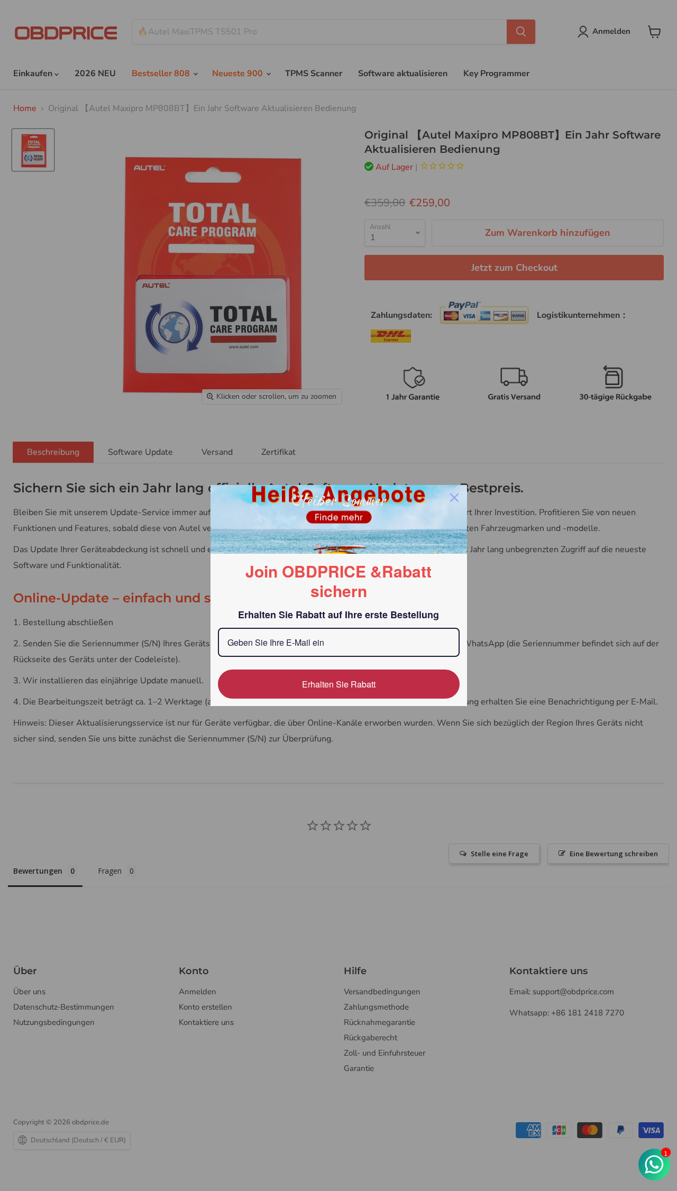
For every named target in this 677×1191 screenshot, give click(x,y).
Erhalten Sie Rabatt (339, 684)
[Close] (454, 497)
